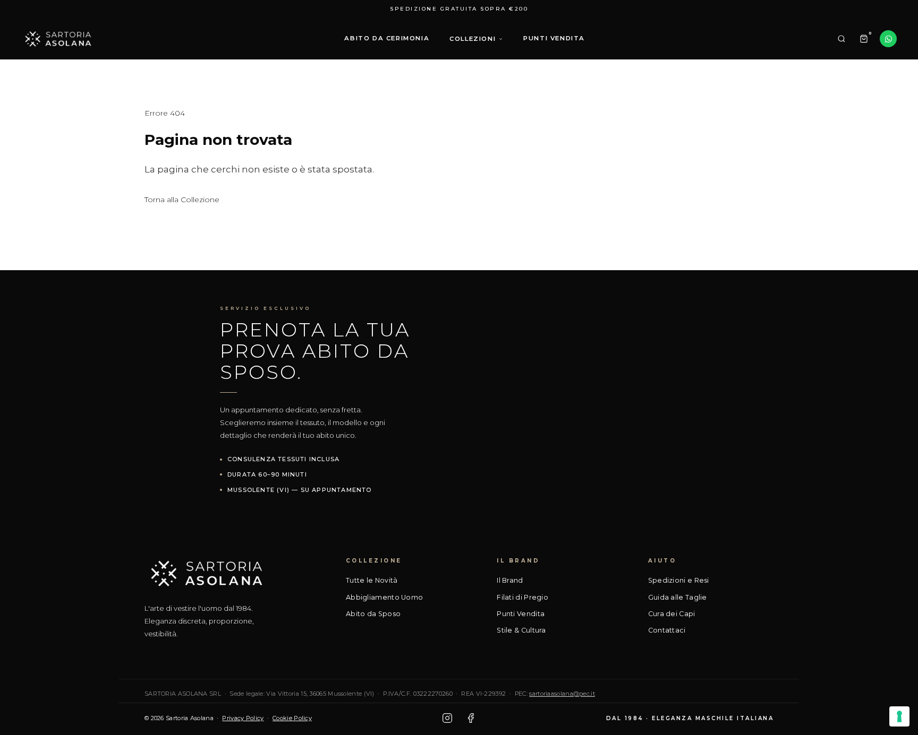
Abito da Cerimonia (386, 38)
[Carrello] (863, 38)
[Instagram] (447, 718)
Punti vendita (554, 38)
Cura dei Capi (671, 614)
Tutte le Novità (372, 580)
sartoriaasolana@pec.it (562, 693)
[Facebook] (470, 718)
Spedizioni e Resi (678, 580)
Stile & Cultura (521, 630)
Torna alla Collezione (181, 199)
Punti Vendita (521, 614)
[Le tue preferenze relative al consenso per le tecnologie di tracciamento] (899, 716)
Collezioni (472, 38)
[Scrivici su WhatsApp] (888, 38)
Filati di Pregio (522, 597)
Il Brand (510, 580)
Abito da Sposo (373, 614)
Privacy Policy (243, 718)
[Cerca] (841, 38)
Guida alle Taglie (677, 597)
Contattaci (667, 630)
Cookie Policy (292, 718)
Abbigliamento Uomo (384, 597)
